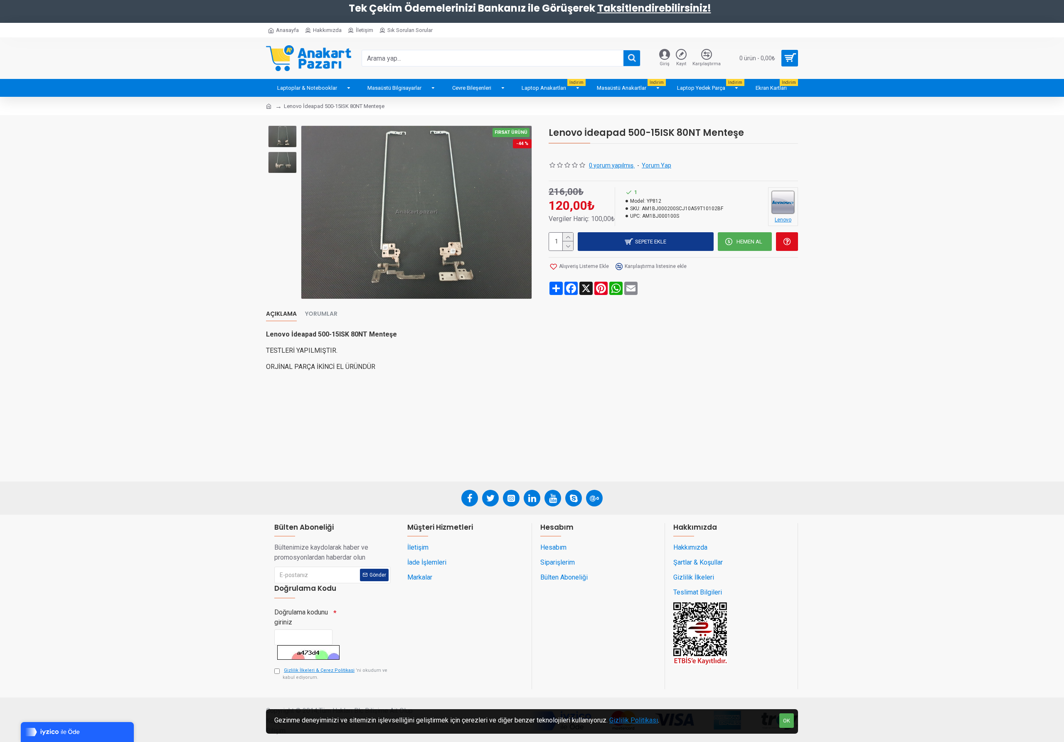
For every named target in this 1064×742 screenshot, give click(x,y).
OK (786, 720)
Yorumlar (321, 314)
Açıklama (281, 314)
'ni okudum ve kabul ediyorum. (335, 674)
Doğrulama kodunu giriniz (301, 617)
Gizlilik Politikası (633, 720)
